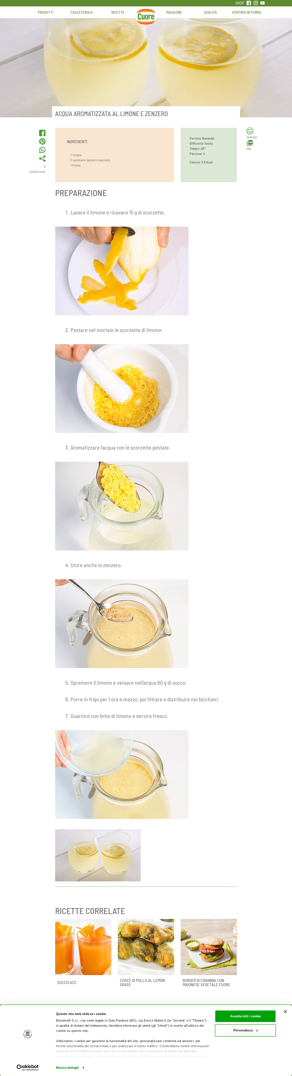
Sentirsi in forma (246, 12)
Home (146, 14)
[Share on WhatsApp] (42, 150)
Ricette (117, 12)
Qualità (210, 12)
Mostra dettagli (67, 1067)
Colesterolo (82, 12)
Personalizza (243, 1030)
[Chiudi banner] (285, 1011)
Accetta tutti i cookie (245, 1016)
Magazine (174, 12)
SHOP (240, 2)
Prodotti (45, 12)
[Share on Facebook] (42, 133)
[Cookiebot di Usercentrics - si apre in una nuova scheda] (27, 1067)
